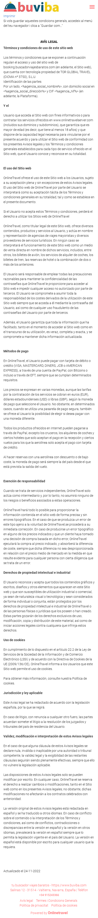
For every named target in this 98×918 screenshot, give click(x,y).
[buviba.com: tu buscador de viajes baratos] (31, 7)
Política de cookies (64, 905)
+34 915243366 (49, 895)
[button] (92, 6)
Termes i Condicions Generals (56, 900)
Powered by (49, 913)
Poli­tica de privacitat (34, 905)
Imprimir (9, 16)
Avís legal (26, 900)
